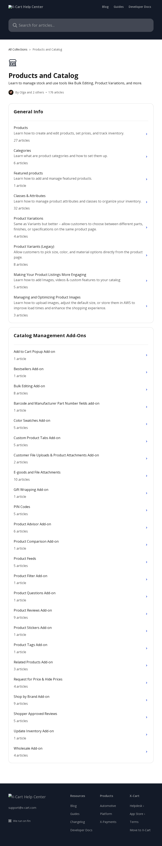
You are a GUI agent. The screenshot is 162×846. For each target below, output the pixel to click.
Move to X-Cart (140, 830)
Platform (106, 814)
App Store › (137, 814)
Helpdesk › (137, 806)
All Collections (17, 49)
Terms (134, 822)
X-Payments (108, 822)
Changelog (77, 822)
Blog (105, 6)
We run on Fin (22, 821)
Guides (119, 6)
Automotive (108, 806)
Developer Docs (140, 6)
